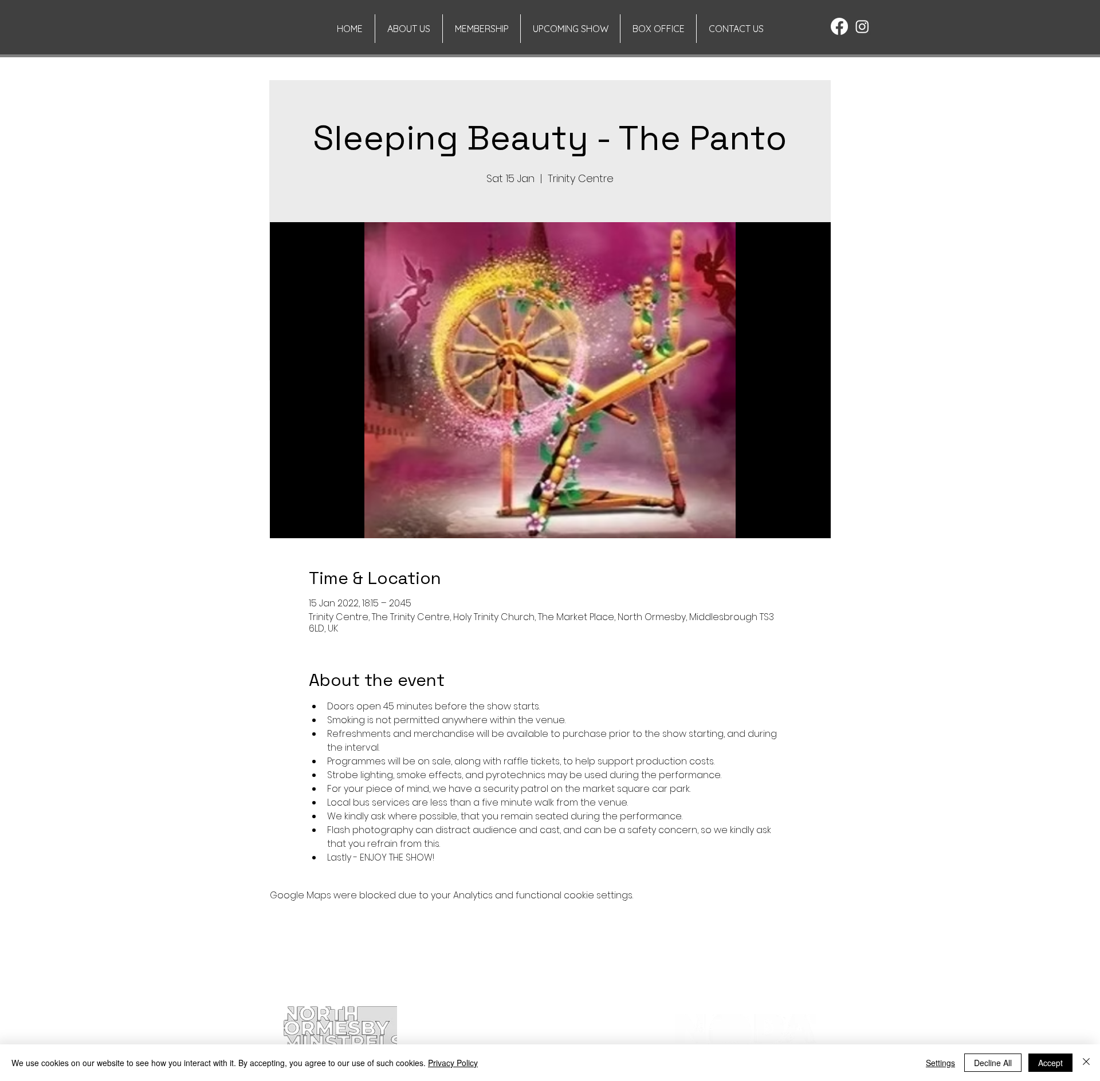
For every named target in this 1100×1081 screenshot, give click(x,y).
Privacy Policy (453, 1062)
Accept (1050, 1062)
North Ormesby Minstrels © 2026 (339, 991)
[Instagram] (862, 26)
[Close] (1086, 1063)
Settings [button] (940, 1062)
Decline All (993, 1062)
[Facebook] (839, 26)
